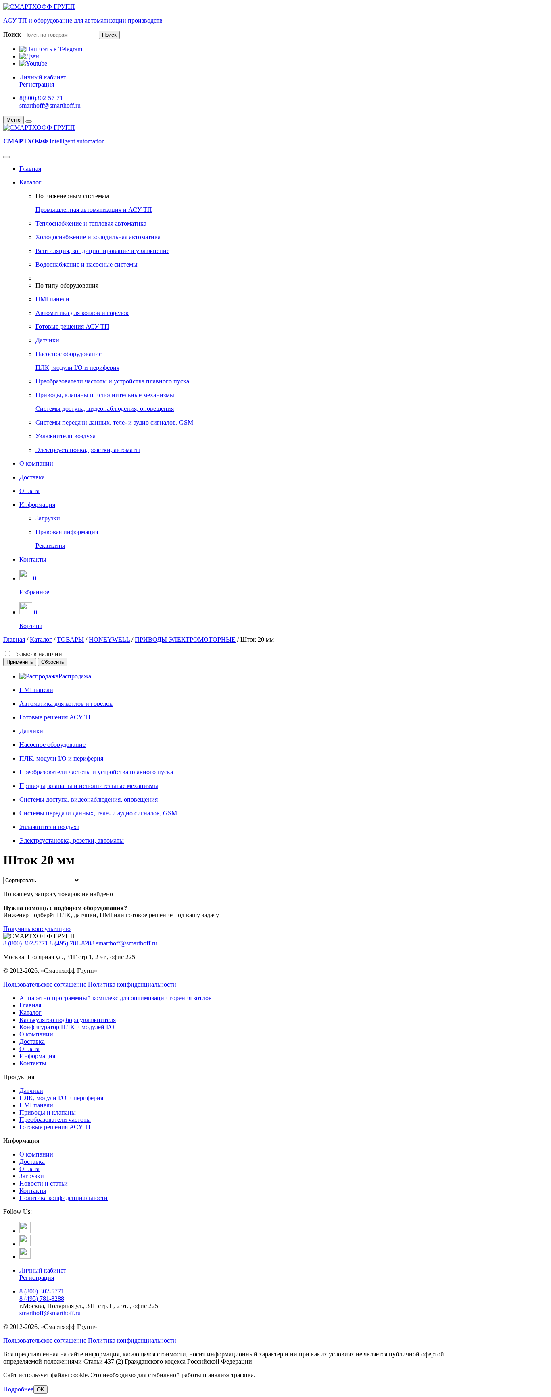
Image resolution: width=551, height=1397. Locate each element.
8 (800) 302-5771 (25, 943)
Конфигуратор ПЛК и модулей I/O (67, 1027)
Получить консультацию (37, 928)
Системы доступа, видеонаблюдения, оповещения (104, 408)
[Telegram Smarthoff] (25, 1230)
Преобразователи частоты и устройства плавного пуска (112, 381)
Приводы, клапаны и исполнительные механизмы (104, 395)
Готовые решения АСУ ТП (72, 326)
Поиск (12, 34)
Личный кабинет (42, 77)
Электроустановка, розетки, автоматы (87, 449)
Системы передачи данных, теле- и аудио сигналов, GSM (114, 422)
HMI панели (52, 299)
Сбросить (52, 662)
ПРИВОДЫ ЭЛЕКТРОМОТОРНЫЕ (185, 639)
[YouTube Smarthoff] (25, 1256)
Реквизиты (50, 545)
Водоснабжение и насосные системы (86, 264)
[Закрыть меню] (28, 121)
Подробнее (18, 1389)
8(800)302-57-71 (41, 98)
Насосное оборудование (68, 353)
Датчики (47, 340)
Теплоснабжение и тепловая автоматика (90, 223)
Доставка (32, 477)
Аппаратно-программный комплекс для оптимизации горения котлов (115, 998)
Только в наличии (37, 654)
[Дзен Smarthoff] (25, 1243)
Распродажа (74, 676)
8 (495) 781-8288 (72, 943)
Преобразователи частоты (55, 1119)
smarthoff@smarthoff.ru (50, 105)
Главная (30, 168)
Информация (37, 504)
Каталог (30, 182)
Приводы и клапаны (47, 1112)
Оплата (29, 490)
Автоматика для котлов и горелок (82, 312)
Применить (19, 662)
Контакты (32, 559)
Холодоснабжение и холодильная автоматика (98, 237)
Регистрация (36, 84)
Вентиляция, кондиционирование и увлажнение (102, 250)
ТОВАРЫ (70, 639)
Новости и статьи (43, 1183)
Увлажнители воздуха (65, 436)
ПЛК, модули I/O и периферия (77, 367)
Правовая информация (66, 532)
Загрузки (47, 518)
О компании (36, 463)
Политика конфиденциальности (132, 984)
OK (40, 1390)
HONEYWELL (109, 639)
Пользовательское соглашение (44, 984)
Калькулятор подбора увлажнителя (67, 1019)
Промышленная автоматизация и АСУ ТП (93, 209)
